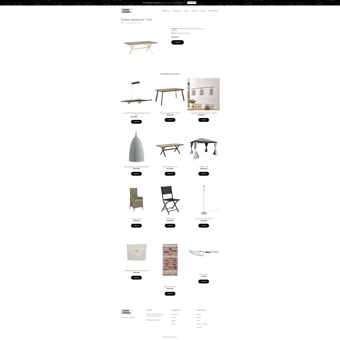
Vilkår (198, 320)
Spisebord (174, 30)
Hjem (122, 23)
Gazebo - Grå (203, 167)
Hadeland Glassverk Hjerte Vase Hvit (136, 270)
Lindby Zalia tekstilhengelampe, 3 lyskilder (203, 113)
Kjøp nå (177, 42)
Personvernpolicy (202, 324)
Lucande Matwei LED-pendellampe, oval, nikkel (136, 114)
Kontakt (199, 317)
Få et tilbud (191, 2)
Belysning (165, 11)
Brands (186, 28)
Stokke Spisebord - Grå (170, 167)
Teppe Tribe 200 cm (170, 287)
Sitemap (199, 327)
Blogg (203, 11)
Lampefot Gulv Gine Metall (203, 219)
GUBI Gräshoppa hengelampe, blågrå (136, 167)
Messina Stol (170, 219)
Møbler (194, 11)
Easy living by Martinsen (196, 28)
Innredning (176, 11)
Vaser (186, 11)
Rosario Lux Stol (136, 219)
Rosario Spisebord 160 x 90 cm (170, 113)
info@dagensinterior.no (153, 320)
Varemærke (213, 11)
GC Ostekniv (204, 274)
